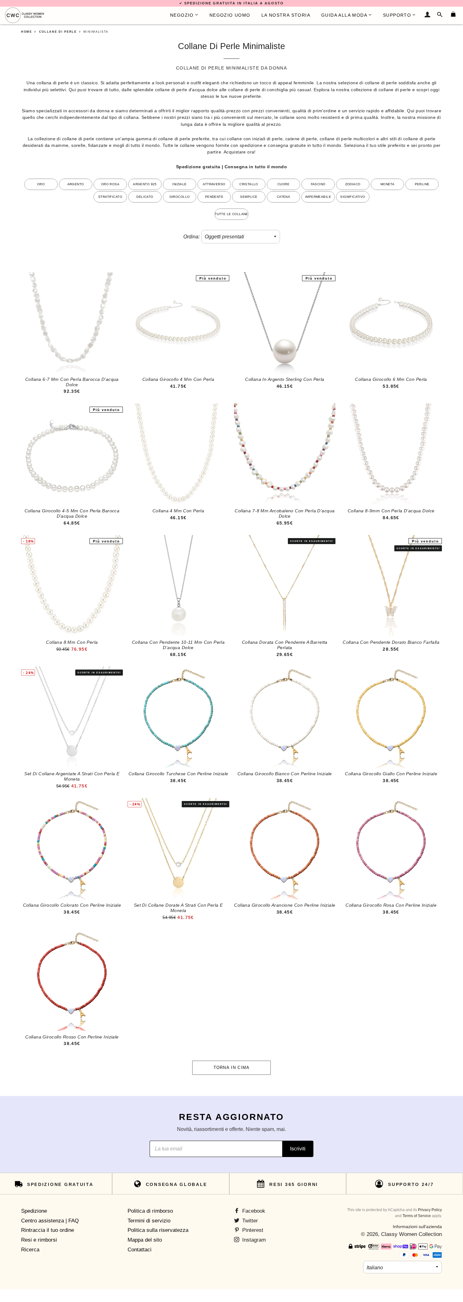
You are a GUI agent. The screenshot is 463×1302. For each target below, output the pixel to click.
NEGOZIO (182, 15)
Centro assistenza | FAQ (50, 1221)
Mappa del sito (145, 1240)
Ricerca (30, 1250)
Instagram (253, 1240)
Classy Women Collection (411, 1234)
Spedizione (34, 1211)
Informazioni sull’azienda (417, 1226)
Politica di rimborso (150, 1211)
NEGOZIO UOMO (229, 15)
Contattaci (139, 1250)
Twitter (249, 1221)
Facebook (253, 1211)
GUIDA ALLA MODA (344, 15)
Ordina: (191, 236)
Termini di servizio (149, 1221)
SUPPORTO (397, 15)
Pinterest (252, 1230)
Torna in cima (232, 1067)
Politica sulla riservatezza (158, 1230)
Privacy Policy (430, 1210)
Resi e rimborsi (39, 1240)
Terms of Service (417, 1216)
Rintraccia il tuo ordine (47, 1230)
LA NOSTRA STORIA (285, 15)
